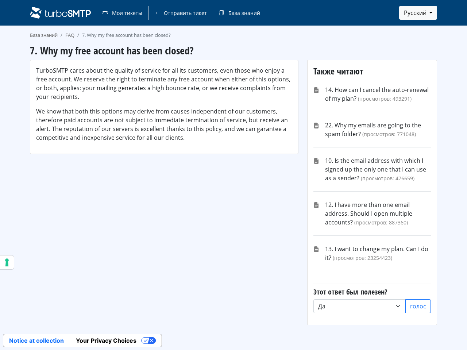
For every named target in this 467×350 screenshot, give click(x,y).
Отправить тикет (184, 12)
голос (418, 306)
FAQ (69, 35)
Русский (416, 13)
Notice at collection (36, 340)
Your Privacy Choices (106, 340)
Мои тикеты (126, 12)
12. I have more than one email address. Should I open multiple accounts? (368, 213)
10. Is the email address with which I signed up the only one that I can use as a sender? (375, 169)
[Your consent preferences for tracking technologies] (7, 262)
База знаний (243, 12)
